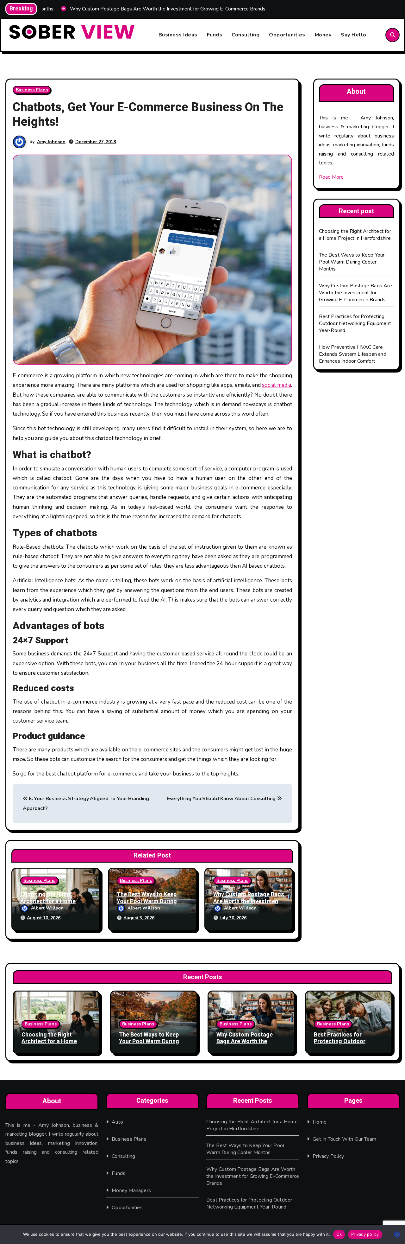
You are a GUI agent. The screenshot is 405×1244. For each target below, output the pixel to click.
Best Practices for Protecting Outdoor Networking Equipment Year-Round (355, 323)
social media (276, 385)
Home (320, 1122)
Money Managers (131, 1190)
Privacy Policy (328, 1156)
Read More (331, 177)
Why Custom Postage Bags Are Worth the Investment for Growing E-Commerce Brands (355, 292)
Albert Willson (47, 908)
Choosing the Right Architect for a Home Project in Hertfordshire (51, 901)
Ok (339, 1234)
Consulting (245, 34)
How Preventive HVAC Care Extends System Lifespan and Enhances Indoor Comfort (352, 354)
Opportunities (287, 34)
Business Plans (32, 90)
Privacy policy (365, 1234)
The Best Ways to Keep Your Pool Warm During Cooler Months (147, 901)
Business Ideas (178, 34)
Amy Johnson (51, 142)
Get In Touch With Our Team (344, 1139)
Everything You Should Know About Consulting (222, 798)
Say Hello (353, 34)
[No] (397, 1234)
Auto (117, 1122)
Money (323, 34)
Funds (214, 34)
